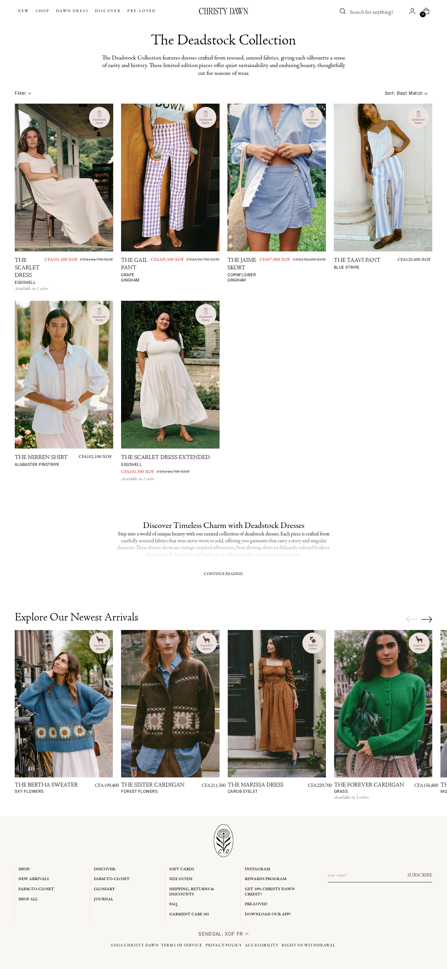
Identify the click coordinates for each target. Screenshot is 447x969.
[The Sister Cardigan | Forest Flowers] (170, 703)
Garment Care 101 (189, 914)
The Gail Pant (134, 270)
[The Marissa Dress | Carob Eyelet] (277, 703)
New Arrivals (33, 879)
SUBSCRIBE (419, 875)
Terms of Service (181, 945)
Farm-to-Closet (36, 889)
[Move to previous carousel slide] (411, 619)
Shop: (24, 869)
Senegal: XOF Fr (221, 933)
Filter (20, 93)
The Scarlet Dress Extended (165, 461)
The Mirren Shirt (41, 461)
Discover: (105, 869)
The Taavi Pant (357, 264)
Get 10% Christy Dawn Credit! (270, 891)
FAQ (173, 904)
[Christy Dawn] (223, 11)
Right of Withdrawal (308, 945)
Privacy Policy (224, 945)
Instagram (257, 869)
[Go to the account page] (412, 11)
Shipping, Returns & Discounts (191, 891)
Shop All (28, 899)
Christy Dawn (141, 945)
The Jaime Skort (241, 270)
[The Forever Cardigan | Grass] (383, 703)
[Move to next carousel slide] (426, 619)
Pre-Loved (256, 904)
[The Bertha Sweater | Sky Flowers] (64, 703)
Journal (103, 899)
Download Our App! (268, 914)
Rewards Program (266, 879)
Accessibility (262, 945)
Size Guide (180, 879)
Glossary (104, 889)
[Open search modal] (343, 11)
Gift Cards (181, 869)
